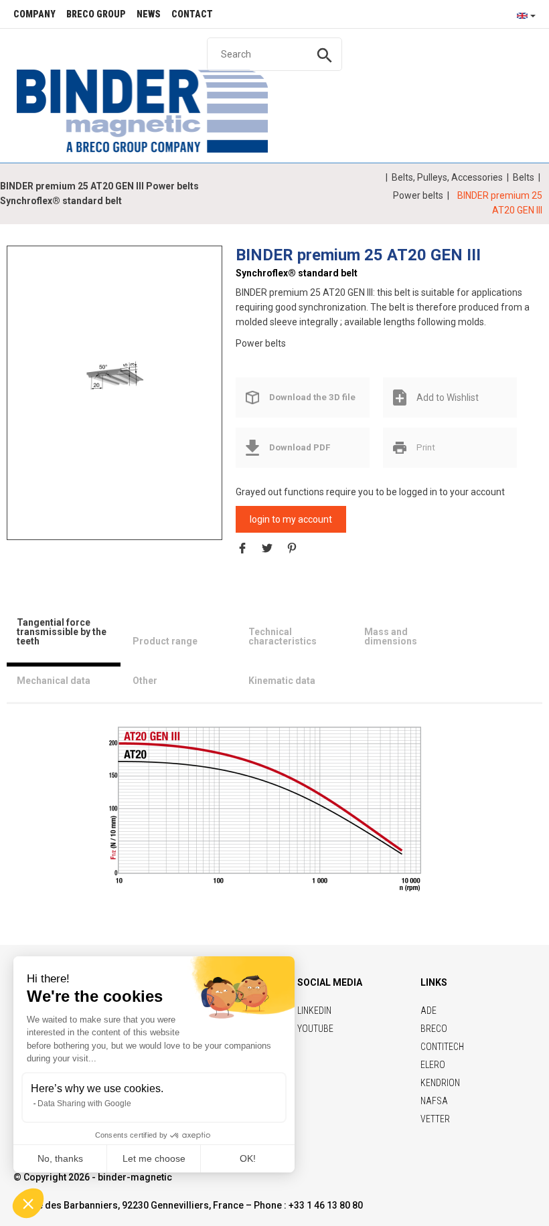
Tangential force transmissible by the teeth (61, 631)
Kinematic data (281, 680)
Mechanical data (53, 680)
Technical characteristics (282, 636)
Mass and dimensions (390, 636)
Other (145, 680)
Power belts (418, 195)
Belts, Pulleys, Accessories (447, 177)
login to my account (291, 519)
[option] (114, 380)
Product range (165, 641)
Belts (523, 177)
